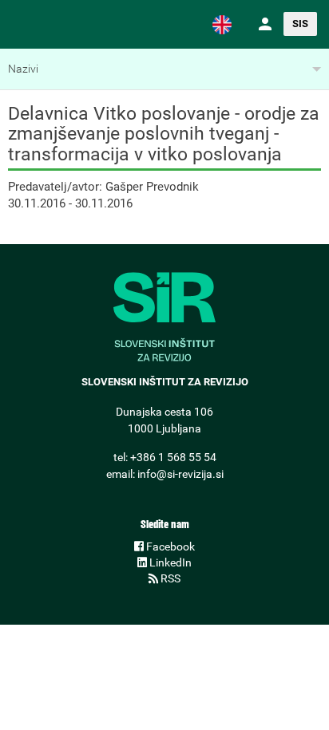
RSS (169, 578)
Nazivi (23, 68)
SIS (300, 24)
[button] (222, 24)
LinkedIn (169, 562)
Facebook (169, 546)
